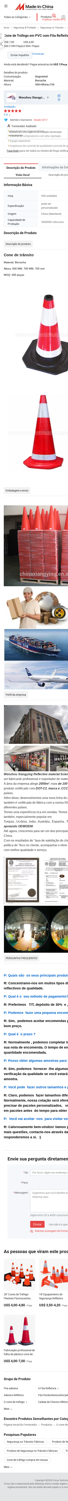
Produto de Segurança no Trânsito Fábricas (32, 1451)
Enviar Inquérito (20, 55)
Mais (7, 1467)
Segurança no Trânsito (51, 27)
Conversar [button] (38, 53)
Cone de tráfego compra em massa (27, 1460)
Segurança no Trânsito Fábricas (25, 1441)
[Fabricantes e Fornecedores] (34, 6)
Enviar (37, 1224)
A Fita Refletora (47, 1388)
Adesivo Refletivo (14, 1395)
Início (6, 27)
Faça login (13, 150)
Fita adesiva (11, 1388)
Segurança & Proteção (24, 27)
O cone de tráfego (14, 1402)
